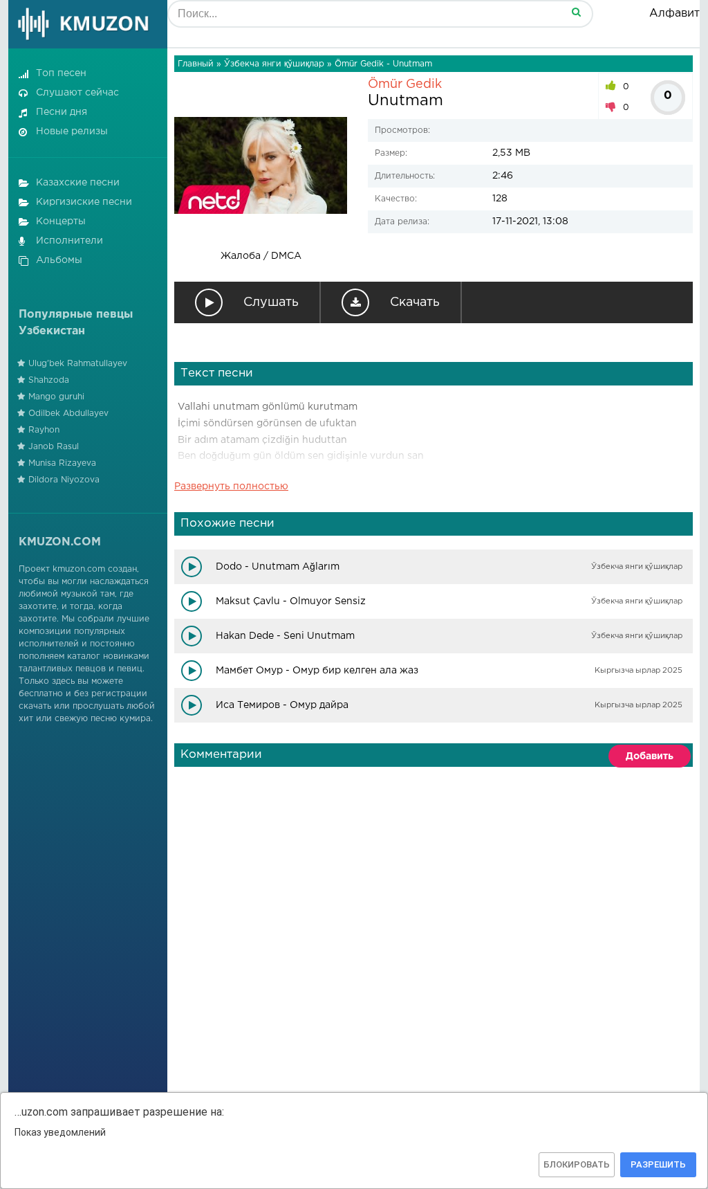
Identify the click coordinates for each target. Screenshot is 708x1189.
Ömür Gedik (405, 84)
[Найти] (576, 11)
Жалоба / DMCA (261, 256)
